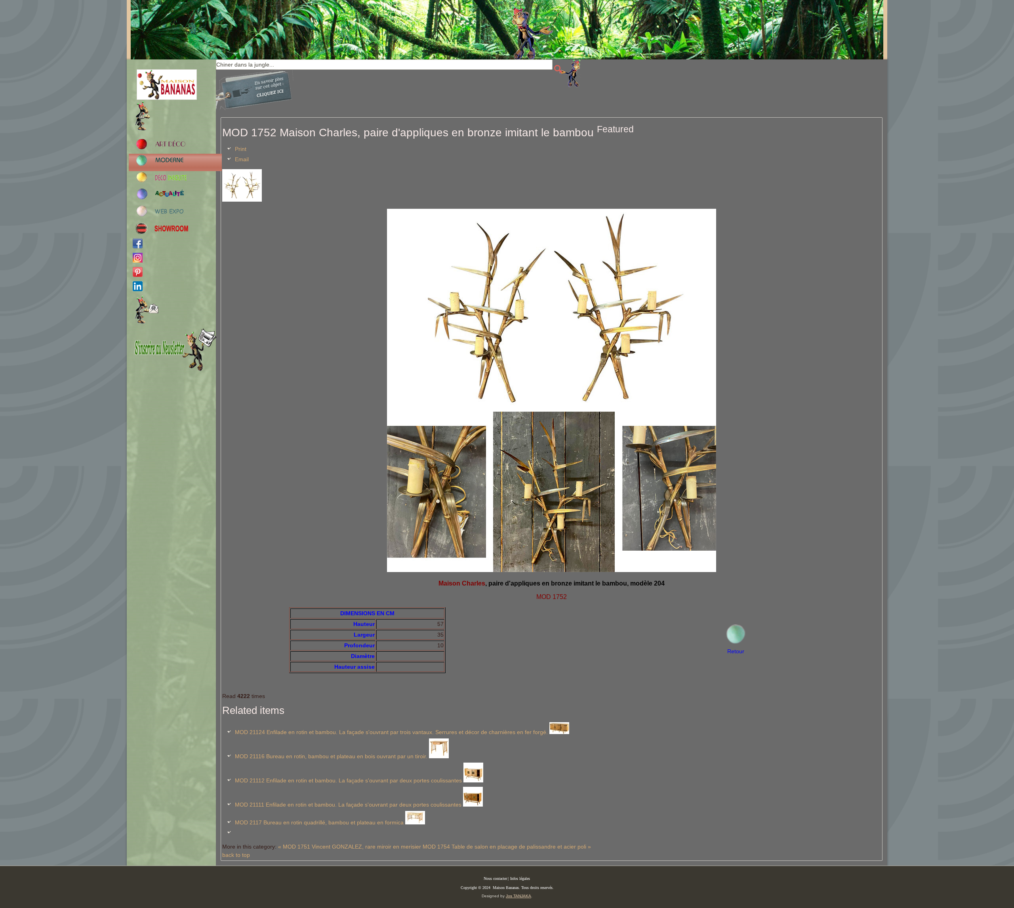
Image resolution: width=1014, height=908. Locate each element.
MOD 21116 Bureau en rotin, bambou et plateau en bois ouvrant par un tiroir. (331, 756)
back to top (236, 855)
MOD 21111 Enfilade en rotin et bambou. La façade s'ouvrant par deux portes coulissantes (348, 804)
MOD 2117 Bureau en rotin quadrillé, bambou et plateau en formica (319, 822)
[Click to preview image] (242, 199)
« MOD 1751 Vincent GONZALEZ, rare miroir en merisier (349, 846)
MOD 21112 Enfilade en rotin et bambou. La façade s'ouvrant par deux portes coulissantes (348, 780)
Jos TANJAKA (518, 896)
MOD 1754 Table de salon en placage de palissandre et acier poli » (507, 846)
